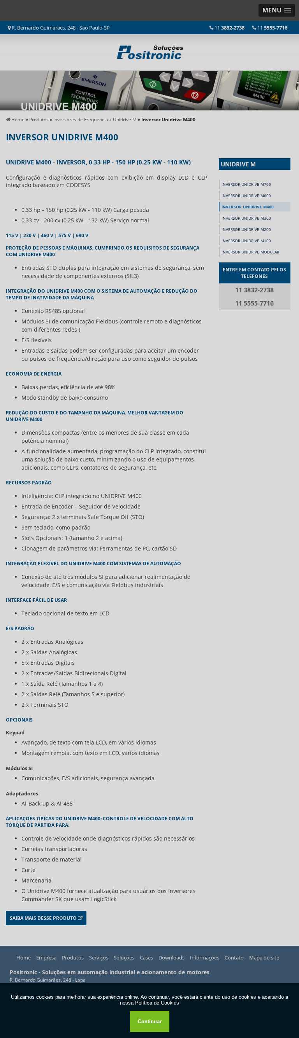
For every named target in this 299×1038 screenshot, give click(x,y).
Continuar (150, 1021)
